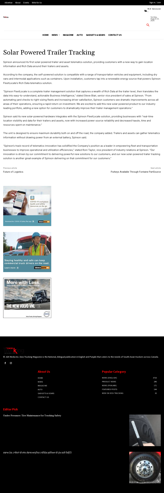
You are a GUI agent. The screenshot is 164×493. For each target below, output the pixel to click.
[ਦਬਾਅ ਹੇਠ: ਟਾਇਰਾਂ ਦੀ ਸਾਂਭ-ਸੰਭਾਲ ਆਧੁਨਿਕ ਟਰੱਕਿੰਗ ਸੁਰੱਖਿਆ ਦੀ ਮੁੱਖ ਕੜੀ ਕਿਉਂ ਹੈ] (145, 467)
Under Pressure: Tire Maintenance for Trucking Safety (32, 415)
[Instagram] (11, 363)
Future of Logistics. (13, 171)
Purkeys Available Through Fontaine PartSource (136, 171)
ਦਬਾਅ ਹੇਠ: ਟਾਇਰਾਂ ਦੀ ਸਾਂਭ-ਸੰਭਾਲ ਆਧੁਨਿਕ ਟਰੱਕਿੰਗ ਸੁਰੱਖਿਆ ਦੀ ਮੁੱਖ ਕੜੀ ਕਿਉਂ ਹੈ (37, 452)
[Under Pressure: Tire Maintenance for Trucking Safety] (145, 430)
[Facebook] (5, 363)
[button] (148, 25)
